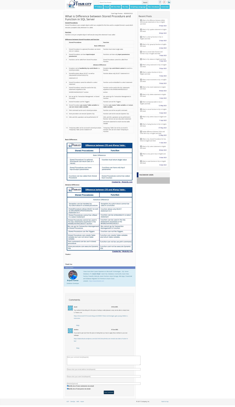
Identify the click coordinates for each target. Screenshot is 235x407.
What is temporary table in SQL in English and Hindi (153, 103)
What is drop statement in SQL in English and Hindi (153, 66)
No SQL (125, 7)
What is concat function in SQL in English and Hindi (153, 111)
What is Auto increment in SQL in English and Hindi (153, 81)
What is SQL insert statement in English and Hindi (153, 89)
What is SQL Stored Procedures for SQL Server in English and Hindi (153, 140)
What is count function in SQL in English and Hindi (153, 163)
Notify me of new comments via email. (81, 386)
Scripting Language (138, 7)
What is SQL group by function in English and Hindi (153, 46)
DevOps (72, 401)
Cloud (106, 7)
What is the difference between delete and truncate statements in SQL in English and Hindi (153, 23)
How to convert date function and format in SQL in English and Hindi (153, 53)
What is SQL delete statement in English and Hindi (153, 96)
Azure (82, 401)
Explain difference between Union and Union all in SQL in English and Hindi (153, 133)
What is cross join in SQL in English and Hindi (153, 155)
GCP (68, 401)
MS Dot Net (115, 7)
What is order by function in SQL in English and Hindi (153, 38)
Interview (165, 7)
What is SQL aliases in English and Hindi (154, 60)
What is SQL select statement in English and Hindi (153, 148)
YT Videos (98, 7)
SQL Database (153, 7)
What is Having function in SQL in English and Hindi (153, 126)
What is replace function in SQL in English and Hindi (153, 74)
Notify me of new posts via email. (79, 389)
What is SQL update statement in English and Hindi (153, 31)
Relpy (77, 325)
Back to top (164, 401)
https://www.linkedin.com (96, 281)
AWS (77, 401)
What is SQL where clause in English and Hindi (153, 118)
